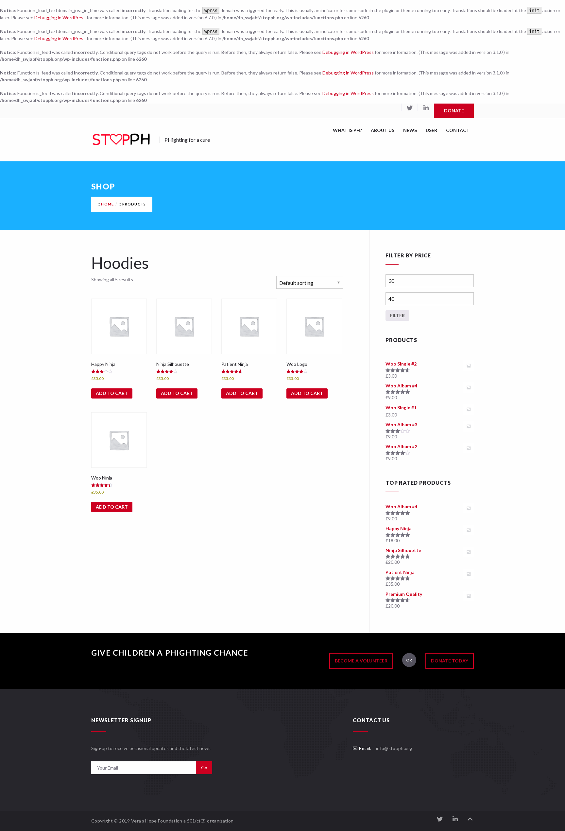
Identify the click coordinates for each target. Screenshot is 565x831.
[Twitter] (409, 107)
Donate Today (449, 660)
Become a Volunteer (361, 660)
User (431, 130)
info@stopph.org (394, 748)
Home (107, 204)
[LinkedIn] (426, 107)
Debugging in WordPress (60, 17)
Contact (458, 130)
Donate (454, 110)
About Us (382, 130)
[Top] (470, 819)
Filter (397, 315)
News (410, 130)
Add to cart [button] (112, 393)
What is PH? (347, 130)
